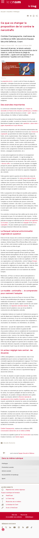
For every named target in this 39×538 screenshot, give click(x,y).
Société (9, 12)
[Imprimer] (28, 16)
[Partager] (37, 16)
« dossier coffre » (6, 163)
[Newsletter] (27, 527)
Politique (16, 12)
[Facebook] (2, 527)
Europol (34, 261)
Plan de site (24, 515)
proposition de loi (7, 81)
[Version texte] (31, 16)
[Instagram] (19, 527)
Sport (3, 478)
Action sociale (6, 471)
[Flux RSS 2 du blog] (23, 527)
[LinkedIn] (10, 527)
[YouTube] (14, 527)
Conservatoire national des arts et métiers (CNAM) (15, 430)
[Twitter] (6, 527)
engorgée (26, 222)
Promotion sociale (8, 467)
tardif (29, 113)
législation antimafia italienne (20, 306)
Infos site (14, 515)
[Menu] (3, 2)
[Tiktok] (31, 527)
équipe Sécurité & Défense (26, 453)
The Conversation (25, 434)
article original (20, 437)
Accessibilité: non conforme (14, 517)
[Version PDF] (34, 16)
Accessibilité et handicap (10, 475)
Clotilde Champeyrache (7, 428)
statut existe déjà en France (28, 178)
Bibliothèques (29, 517)
